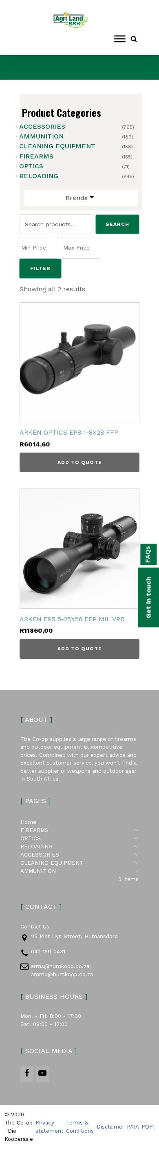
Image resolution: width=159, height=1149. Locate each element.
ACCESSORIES (42, 126)
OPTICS (31, 166)
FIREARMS (36, 156)
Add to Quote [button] (79, 462)
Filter (40, 268)
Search (117, 224)
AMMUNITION (41, 136)
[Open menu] (120, 39)
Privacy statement (49, 1127)
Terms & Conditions (80, 1127)
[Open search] (133, 38)
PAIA (133, 1127)
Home (28, 822)
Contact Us (34, 927)
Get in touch (148, 597)
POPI (148, 1127)
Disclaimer (110, 1127)
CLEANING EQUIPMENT (57, 146)
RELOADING (38, 176)
